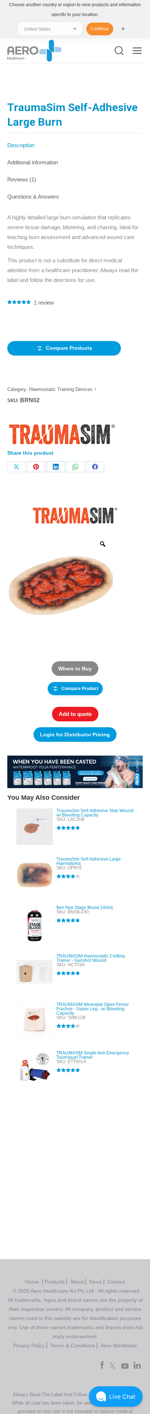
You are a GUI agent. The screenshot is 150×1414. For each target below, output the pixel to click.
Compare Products (69, 348)
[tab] (75, 141)
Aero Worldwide (118, 1345)
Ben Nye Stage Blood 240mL (85, 907)
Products (54, 1282)
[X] (16, 466)
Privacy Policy (29, 1345)
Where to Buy (75, 668)
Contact (116, 1282)
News (95, 1282)
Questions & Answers (33, 196)
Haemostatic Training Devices (60, 389)
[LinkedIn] (56, 466)
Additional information (32, 162)
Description (20, 145)
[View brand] (75, 515)
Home (32, 1282)
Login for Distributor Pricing (75, 734)
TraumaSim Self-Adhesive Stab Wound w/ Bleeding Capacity (95, 812)
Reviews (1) (21, 179)
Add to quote (75, 714)
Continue (100, 28)
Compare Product (80, 688)
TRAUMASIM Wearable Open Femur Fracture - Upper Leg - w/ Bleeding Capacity (92, 1008)
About (77, 1282)
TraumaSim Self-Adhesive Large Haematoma (88, 861)
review (44, 302)
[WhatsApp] (75, 466)
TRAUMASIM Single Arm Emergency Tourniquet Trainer (92, 1055)
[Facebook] (95, 466)
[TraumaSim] (62, 436)
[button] (116, 1396)
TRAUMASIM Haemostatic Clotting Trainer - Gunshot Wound (90, 958)
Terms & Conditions (72, 1345)
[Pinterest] (36, 466)
